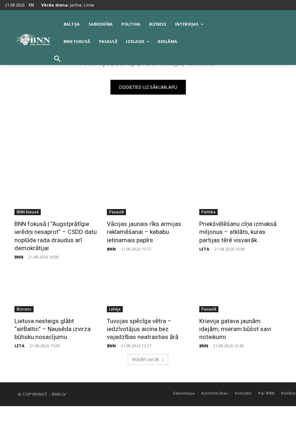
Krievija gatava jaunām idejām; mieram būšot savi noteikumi (235, 328)
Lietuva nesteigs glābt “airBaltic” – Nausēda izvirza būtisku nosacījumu (52, 328)
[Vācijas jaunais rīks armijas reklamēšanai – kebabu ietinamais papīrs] (148, 194)
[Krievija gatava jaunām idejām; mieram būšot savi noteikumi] (240, 291)
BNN (18, 257)
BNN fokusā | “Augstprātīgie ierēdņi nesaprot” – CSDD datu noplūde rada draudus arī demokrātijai (55, 235)
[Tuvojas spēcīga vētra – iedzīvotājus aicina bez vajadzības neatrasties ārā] (148, 291)
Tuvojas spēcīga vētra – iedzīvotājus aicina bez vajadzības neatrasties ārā (142, 328)
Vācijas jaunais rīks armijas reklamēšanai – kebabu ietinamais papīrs (144, 231)
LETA (204, 249)
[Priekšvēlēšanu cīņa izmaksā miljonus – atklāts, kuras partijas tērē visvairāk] (240, 194)
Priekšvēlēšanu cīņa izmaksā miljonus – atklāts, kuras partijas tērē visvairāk (238, 231)
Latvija (115, 309)
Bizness (24, 309)
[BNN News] (32, 40)
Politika (208, 211)
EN (31, 5)
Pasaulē (116, 211)
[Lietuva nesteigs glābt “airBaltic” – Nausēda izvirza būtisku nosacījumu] (55, 291)
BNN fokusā (28, 211)
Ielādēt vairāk (145, 359)
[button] (57, 59)
